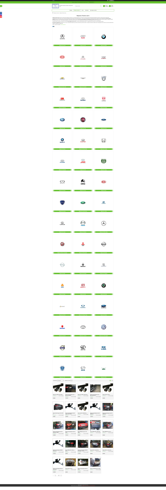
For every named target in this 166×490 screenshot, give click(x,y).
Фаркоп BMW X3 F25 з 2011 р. (107, 431)
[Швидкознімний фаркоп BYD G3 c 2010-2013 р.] (58, 462)
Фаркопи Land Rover (83, 211)
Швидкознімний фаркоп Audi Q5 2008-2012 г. (95, 413)
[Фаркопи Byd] (62, 57)
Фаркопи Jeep (104, 169)
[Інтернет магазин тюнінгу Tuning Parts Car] (55, 6)
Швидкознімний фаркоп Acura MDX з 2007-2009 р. (69, 395)
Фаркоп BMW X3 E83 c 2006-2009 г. (95, 431)
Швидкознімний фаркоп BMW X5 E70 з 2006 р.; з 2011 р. (82, 450)
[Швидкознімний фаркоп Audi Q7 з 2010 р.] (70, 425)
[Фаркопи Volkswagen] (103, 327)
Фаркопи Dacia (104, 86)
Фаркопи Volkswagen (103, 335)
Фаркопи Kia (103, 190)
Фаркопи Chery (104, 66)
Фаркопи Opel (62, 273)
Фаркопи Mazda (83, 232)
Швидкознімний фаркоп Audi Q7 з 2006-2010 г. (108, 413)
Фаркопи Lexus (62, 232)
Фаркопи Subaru (103, 314)
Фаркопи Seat (83, 294)
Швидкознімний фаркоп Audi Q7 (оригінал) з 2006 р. (58, 432)
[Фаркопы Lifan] (103, 202)
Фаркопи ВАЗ (103, 356)
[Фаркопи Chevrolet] (62, 78)
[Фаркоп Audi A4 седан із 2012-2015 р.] (58, 407)
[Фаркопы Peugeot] (103, 265)
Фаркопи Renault (83, 273)
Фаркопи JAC (83, 169)
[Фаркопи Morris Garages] (62, 244)
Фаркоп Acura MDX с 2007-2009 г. (58, 394)
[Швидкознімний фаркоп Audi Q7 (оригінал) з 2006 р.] (58, 425)
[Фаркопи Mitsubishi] (83, 244)
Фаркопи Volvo (62, 356)
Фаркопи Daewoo (83, 107)
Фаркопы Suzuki (62, 335)
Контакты (86, 10)
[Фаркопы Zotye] (83, 348)
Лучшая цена (91, 2)
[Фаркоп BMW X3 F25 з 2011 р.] (108, 425)
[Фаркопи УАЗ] (103, 368)
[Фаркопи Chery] (103, 57)
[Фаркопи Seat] (83, 285)
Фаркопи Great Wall (83, 149)
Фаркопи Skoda (104, 294)
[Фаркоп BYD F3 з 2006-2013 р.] (95, 444)
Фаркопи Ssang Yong (83, 314)
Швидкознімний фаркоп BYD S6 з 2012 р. (83, 469)
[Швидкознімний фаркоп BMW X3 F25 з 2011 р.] (58, 444)
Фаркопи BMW (104, 45)
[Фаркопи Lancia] (62, 202)
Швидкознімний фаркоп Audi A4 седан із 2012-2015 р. (70, 413)
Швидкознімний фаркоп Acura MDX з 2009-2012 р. (94, 395)
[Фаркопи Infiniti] (62, 182)
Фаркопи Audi (83, 45)
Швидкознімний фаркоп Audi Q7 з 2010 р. (70, 432)
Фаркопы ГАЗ (62, 377)
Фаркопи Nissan (103, 252)
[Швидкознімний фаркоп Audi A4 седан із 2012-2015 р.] (70, 407)
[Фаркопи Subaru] (103, 306)
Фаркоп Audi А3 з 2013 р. (106, 394)
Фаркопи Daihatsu (62, 107)
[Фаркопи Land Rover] (83, 202)
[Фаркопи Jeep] (103, 161)
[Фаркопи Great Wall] (83, 140)
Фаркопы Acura (62, 45)
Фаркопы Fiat (83, 128)
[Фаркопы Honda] (103, 140)
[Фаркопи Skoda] (103, 285)
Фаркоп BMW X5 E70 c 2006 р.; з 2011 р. (70, 450)
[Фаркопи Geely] (62, 140)
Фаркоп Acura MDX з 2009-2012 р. (83, 394)
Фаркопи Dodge (104, 107)
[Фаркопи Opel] (62, 265)
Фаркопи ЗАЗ (83, 377)
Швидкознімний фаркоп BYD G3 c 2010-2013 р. (58, 469)
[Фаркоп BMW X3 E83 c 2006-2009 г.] (95, 425)
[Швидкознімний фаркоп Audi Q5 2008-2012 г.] (95, 407)
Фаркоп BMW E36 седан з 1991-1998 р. (82, 432)
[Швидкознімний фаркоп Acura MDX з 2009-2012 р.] (95, 388)
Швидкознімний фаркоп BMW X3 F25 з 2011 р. (58, 450)
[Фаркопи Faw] (62, 120)
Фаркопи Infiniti (62, 190)
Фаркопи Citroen (83, 66)
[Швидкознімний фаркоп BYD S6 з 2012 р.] (83, 462)
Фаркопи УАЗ (103, 377)
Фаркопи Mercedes (104, 232)
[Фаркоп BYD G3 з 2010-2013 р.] (108, 444)
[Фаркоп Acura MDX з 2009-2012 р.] (83, 388)
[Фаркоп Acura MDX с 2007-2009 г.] (58, 388)
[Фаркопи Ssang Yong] (83, 306)
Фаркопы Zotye (83, 356)
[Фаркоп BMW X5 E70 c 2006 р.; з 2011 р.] (70, 444)
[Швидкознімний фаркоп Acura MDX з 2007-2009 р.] (70, 388)
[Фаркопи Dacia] (103, 78)
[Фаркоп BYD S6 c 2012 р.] (70, 462)
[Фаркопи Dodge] (103, 99)
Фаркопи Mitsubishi (83, 252)
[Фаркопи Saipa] (62, 285)
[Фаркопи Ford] (103, 120)
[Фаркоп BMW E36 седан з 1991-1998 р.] (83, 425)
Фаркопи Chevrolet (62, 86)
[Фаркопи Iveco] (83, 182)
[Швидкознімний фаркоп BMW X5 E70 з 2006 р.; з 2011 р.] (83, 444)
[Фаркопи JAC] (83, 161)
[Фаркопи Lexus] (62, 223)
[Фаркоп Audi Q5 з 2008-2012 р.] (83, 407)
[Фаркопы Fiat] (83, 120)
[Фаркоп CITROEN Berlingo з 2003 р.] (95, 462)
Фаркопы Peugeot (103, 273)
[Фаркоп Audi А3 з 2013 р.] (108, 388)
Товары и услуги (76, 10)
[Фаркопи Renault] (83, 265)
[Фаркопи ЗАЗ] (83, 368)
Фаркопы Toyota (83, 335)
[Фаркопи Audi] (83, 37)
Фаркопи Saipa (62, 294)
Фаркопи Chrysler (82, 86)
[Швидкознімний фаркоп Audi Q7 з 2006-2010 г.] (108, 407)
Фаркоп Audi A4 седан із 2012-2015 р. (58, 413)
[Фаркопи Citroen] (83, 57)
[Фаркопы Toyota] (83, 327)
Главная (70, 10)
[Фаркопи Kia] (103, 182)
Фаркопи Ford (104, 128)
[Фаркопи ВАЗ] (103, 348)
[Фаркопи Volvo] (62, 348)
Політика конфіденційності (91, 485)
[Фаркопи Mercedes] (103, 223)
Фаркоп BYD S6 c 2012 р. (68, 468)
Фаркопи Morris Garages (62, 252)
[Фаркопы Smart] (62, 306)
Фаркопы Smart (62, 314)
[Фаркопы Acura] (62, 37)
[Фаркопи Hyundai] (62, 161)
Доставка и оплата (93, 10)
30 (58, 475)
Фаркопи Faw (62, 128)
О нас (82, 10)
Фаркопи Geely (62, 149)
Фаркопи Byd (62, 66)
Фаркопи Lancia (62, 211)
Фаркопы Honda (103, 149)
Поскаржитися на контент (85, 485)
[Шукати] (101, 6)
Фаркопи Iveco (83, 190)
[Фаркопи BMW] (103, 37)
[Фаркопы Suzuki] (62, 327)
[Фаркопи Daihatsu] (62, 99)
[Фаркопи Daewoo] (83, 99)
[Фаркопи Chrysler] (83, 78)
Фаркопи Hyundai (62, 169)
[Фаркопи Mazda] (83, 223)
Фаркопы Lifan (104, 211)
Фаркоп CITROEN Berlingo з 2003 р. (95, 468)
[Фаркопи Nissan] (103, 244)
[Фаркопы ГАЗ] (62, 368)
